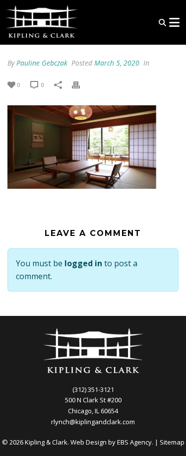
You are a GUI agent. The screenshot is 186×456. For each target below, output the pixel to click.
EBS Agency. (135, 442)
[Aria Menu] (174, 22)
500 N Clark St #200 (93, 399)
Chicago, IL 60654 (93, 410)
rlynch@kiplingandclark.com (93, 421)
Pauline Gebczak (41, 63)
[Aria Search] (162, 22)
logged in (83, 263)
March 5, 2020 (116, 63)
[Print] (81, 84)
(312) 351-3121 (93, 389)
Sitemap (172, 442)
